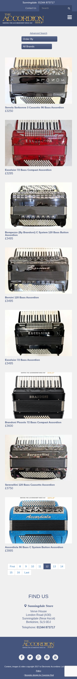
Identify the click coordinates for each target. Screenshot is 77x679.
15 (11, 572)
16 (18, 572)
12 (47, 566)
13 (54, 566)
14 (61, 566)
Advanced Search (38, 33)
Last (26, 572)
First (12, 566)
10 (32, 566)
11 (39, 566)
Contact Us (30, 8)
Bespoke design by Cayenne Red (39, 675)
